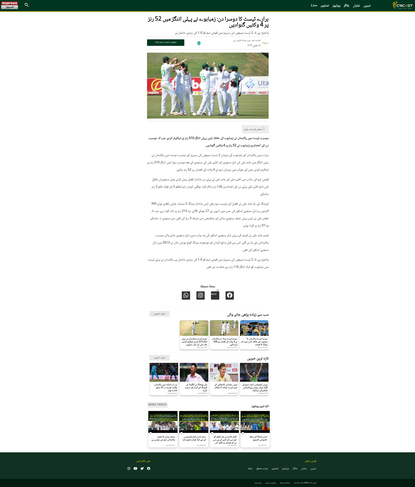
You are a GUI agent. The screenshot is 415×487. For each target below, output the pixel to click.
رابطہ (249, 468)
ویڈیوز (336, 6)
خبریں (367, 6)
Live (314, 6)
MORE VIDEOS (157, 405)
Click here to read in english (165, 42)
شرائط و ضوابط (285, 482)
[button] (255, 129)
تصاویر (325, 6)
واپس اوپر (258, 482)
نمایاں (356, 6)
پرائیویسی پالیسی (270, 482)
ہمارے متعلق (262, 468)
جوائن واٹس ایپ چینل (253, 129)
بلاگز (346, 6)
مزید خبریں (159, 314)
